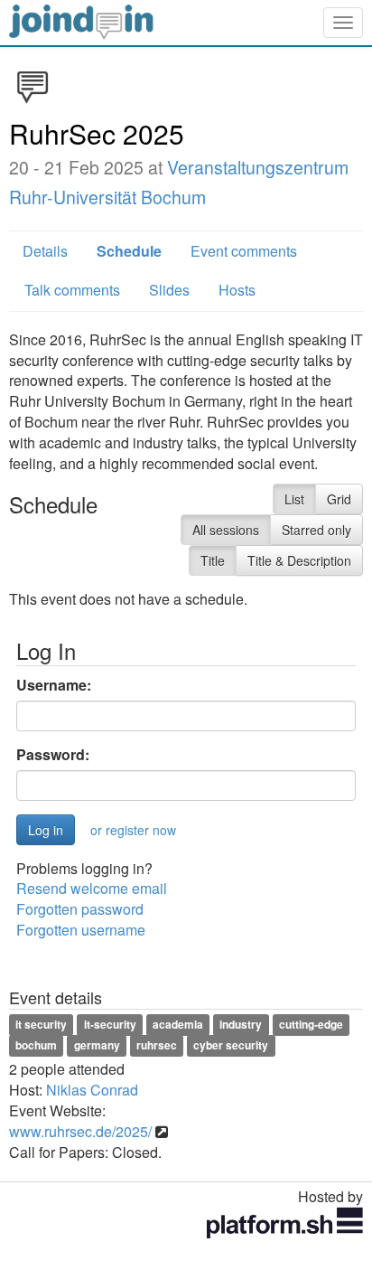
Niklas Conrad (92, 1089)
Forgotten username (80, 929)
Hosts (237, 289)
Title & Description (299, 560)
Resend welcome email (91, 888)
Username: (53, 685)
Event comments (244, 250)
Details (45, 250)
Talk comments (72, 289)
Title (212, 560)
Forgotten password (80, 908)
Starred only (316, 530)
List (294, 499)
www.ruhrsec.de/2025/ (80, 1131)
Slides (169, 289)
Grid (339, 499)
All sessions (225, 530)
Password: (52, 755)
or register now (133, 830)
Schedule (129, 250)
